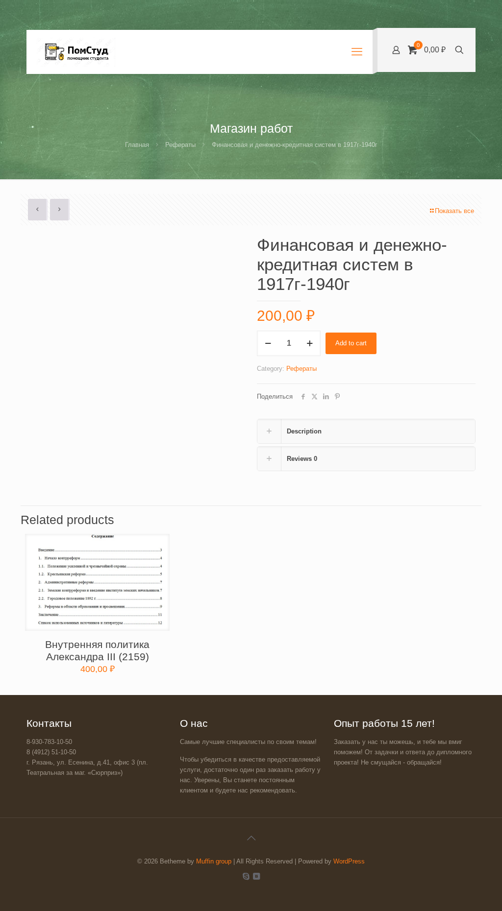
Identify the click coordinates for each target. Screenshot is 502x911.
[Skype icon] (246, 876)
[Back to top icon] (251, 838)
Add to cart (351, 343)
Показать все (454, 211)
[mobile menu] (357, 52)
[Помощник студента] (75, 52)
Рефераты (180, 144)
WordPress (349, 861)
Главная (137, 144)
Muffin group (213, 861)
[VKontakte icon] (256, 876)
